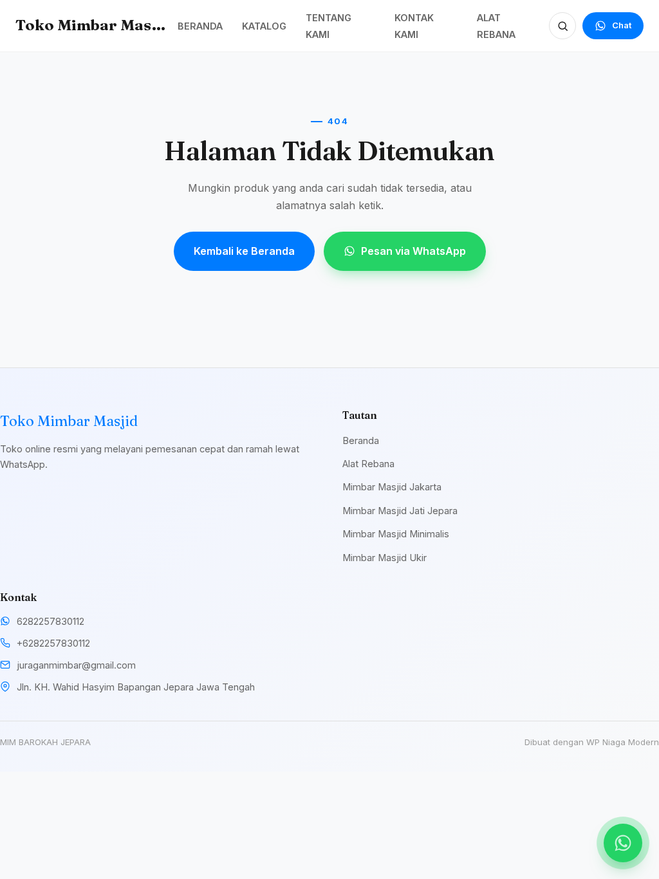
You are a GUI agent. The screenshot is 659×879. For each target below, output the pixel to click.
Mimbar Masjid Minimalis (395, 533)
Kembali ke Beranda (244, 251)
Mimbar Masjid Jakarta (391, 486)
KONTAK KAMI (414, 26)
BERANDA (200, 26)
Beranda (360, 440)
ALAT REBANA (496, 26)
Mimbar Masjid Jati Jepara (400, 510)
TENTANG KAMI (328, 26)
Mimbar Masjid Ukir (384, 557)
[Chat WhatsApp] (623, 843)
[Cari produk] (562, 25)
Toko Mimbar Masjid (92, 25)
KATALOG (264, 26)
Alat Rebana (368, 463)
